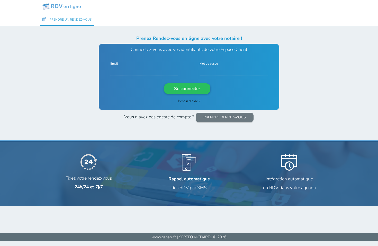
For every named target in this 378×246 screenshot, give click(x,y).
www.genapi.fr (164, 237)
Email (114, 63)
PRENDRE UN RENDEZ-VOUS (70, 19)
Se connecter (187, 88)
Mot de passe (209, 63)
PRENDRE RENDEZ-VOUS (224, 117)
